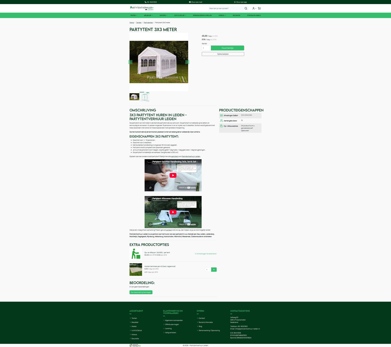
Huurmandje (227, 48)
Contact (202, 318)
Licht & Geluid (179, 15)
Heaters (163, 15)
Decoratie (236, 15)
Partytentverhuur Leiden (191, 156)
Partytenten (148, 22)
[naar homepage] (142, 8)
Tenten (133, 15)
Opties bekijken (223, 54)
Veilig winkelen (170, 332)
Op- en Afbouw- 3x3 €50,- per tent (157, 252)
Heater (134, 326)
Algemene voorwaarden (174, 320)
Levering (168, 328)
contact (169, 230)
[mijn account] (254, 8)
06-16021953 (243, 326)
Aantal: (204, 43)
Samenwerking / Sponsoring (209, 330)
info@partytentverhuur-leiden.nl (247, 329)
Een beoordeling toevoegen (141, 292)
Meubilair (148, 15)
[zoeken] (246, 8)
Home (132, 22)
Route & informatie (206, 322)
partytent (174, 156)
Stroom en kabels (254, 15)
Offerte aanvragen (172, 324)
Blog (200, 326)
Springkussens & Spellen (202, 15)
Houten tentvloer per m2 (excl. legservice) (160, 266)
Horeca (222, 15)
